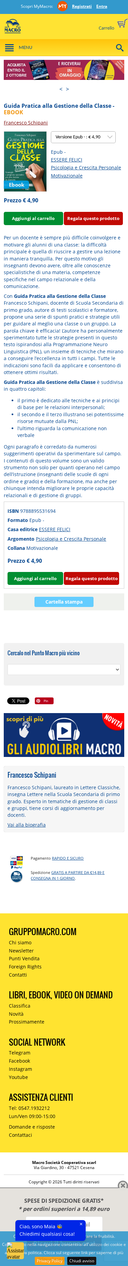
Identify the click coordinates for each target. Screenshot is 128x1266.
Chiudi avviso (81, 1261)
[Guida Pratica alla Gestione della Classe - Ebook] (25, 161)
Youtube (18, 1077)
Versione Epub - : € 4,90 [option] (78, 137)
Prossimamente (26, 1021)
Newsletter (21, 950)
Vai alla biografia (27, 825)
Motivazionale (67, 175)
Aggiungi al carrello (33, 218)
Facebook (19, 1061)
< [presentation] (60, 89)
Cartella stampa (64, 601)
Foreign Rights (25, 966)
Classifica (19, 1005)
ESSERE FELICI (66, 159)
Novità (16, 1014)
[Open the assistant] (15, 1250)
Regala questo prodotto (93, 218)
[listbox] (83, 137)
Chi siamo (20, 942)
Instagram (20, 1069)
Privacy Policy (49, 1261)
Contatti (18, 975)
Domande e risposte (32, 1127)
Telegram (19, 1052)
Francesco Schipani (26, 122)
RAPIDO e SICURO (68, 858)
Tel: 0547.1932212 (29, 1108)
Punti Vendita (24, 958)
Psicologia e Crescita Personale (86, 167)
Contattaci (20, 1135)
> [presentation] (67, 89)
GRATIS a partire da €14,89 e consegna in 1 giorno (67, 875)
